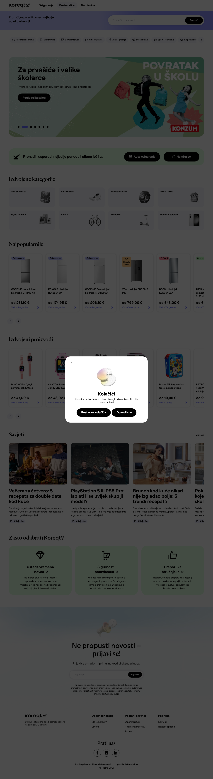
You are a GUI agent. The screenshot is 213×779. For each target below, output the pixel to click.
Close (71, 363)
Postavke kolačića (93, 412)
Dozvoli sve (124, 412)
